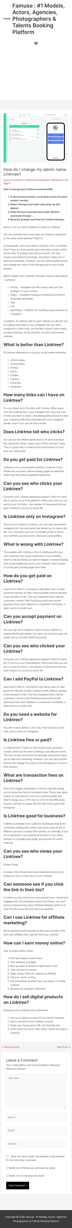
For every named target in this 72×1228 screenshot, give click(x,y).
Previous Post (10, 1047)
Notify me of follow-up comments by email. (32, 1168)
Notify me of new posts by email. (27, 1175)
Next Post (63, 1047)
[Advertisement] (36, 74)
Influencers (57, 180)
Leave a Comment (13, 180)
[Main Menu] (36, 44)
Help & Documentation (38, 180)
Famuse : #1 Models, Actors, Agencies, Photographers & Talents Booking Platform (38, 18)
